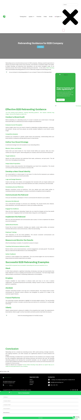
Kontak (50, 16)
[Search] (63, 30)
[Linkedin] (73, 390)
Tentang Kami (23, 16)
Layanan (31, 16)
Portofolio (39, 16)
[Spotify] (77, 390)
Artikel (45, 16)
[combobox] (70, 4)
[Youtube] (75, 390)
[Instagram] (71, 390)
